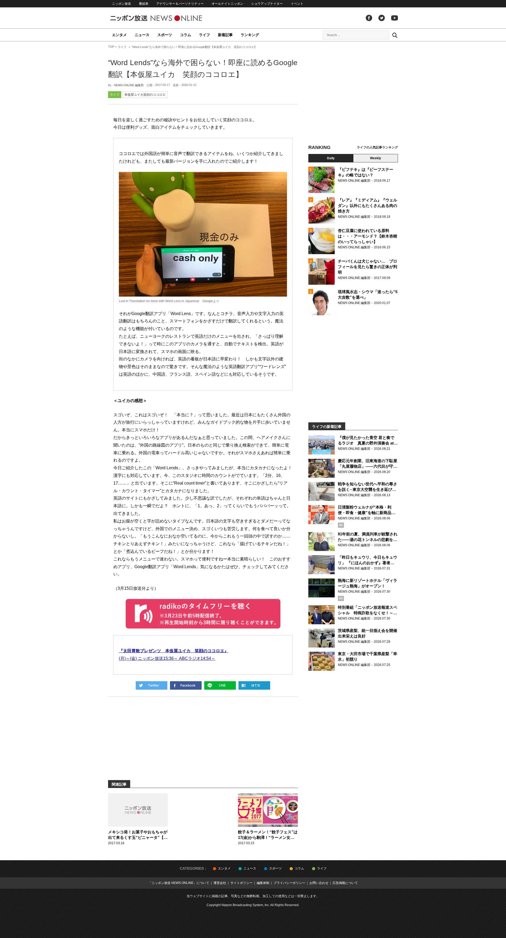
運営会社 (219, 883)
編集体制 (263, 883)
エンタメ (119, 35)
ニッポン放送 (121, 4)
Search (395, 35)
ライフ (204, 35)
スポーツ (164, 35)
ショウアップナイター (267, 4)
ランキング (250, 35)
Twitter (381, 18)
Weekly (375, 158)
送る (220, 685)
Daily (331, 158)
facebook (369, 18)
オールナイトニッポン (227, 4)
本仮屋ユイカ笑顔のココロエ (145, 94)
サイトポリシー (241, 883)
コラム (185, 35)
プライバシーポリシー (289, 883)
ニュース (142, 35)
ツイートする (151, 685)
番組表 (143, 4)
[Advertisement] (353, 93)
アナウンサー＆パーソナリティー (180, 4)
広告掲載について (345, 883)
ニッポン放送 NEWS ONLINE (166, 18)
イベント (297, 4)
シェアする (186, 685)
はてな (254, 685)
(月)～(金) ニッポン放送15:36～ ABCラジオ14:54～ (167, 658)
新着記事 (225, 35)
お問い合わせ (318, 883)
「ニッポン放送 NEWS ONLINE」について (178, 883)
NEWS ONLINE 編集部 (129, 85)
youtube (394, 18)
